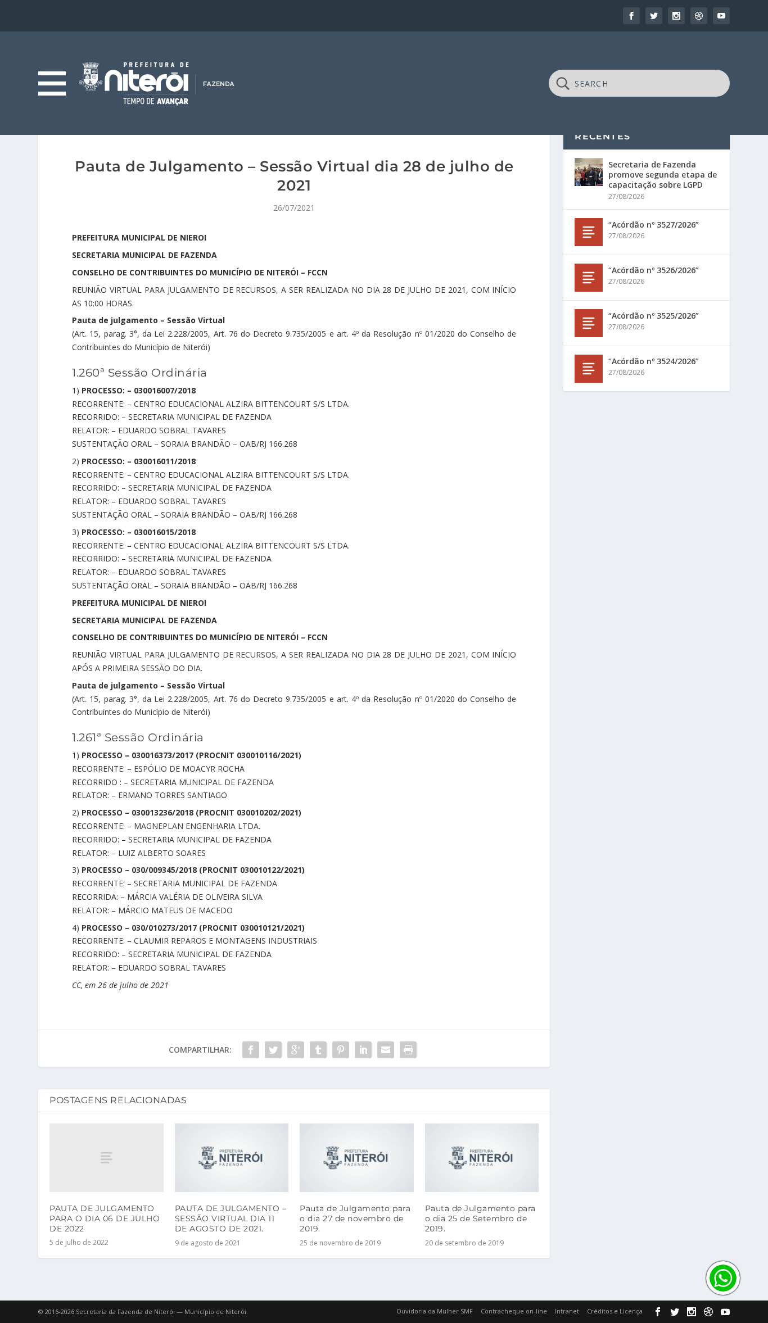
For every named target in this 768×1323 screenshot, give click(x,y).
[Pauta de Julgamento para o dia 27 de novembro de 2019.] (357, 1157)
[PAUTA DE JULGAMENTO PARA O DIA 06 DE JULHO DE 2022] (106, 1157)
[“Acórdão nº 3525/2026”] (589, 323)
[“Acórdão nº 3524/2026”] (589, 369)
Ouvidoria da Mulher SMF (434, 1311)
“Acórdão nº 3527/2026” (653, 224)
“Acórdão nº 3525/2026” (653, 315)
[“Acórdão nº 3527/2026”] (589, 232)
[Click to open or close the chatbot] (723, 1278)
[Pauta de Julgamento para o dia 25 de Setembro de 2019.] (482, 1157)
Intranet (567, 1311)
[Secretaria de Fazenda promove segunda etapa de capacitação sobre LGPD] (589, 172)
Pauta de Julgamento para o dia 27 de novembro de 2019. (355, 1218)
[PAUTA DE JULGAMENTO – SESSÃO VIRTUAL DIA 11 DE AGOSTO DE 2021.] (232, 1157)
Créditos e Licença (615, 1311)
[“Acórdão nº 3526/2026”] (589, 278)
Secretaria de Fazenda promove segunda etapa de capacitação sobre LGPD (662, 174)
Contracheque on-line (514, 1311)
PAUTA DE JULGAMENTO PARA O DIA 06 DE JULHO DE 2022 (104, 1218)
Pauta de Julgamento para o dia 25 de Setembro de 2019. (480, 1218)
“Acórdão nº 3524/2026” (653, 361)
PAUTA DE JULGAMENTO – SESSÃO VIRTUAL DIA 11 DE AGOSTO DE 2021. (231, 1218)
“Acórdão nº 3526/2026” (653, 270)
